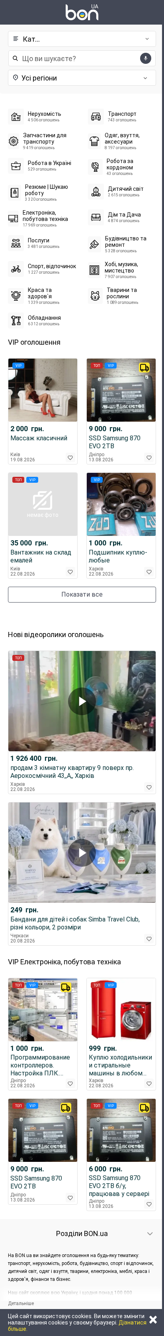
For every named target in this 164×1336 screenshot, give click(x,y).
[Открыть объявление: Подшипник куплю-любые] (121, 504)
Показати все (82, 594)
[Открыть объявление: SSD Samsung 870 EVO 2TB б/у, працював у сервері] (121, 1130)
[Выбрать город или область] (62, 78)
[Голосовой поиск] (145, 58)
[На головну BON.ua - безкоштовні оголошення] (82, 12)
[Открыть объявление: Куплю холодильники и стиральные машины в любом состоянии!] (121, 1009)
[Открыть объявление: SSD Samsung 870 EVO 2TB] (121, 390)
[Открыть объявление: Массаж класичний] (42, 390)
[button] (79, 39)
